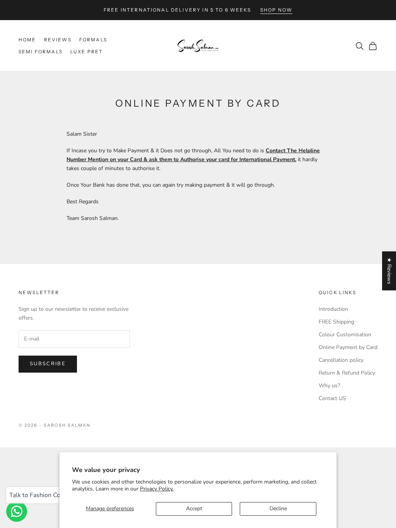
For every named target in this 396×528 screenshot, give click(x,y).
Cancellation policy (341, 360)
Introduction (333, 309)
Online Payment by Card (348, 347)
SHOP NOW (276, 10)
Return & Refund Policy (347, 372)
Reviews (58, 40)
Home (27, 40)
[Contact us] (16, 511)
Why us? (329, 385)
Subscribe (48, 363)
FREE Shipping (336, 321)
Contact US (332, 398)
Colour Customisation (345, 334)
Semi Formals (41, 52)
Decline (278, 508)
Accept (194, 508)
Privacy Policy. (157, 488)
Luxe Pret (86, 52)
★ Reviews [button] (389, 270)
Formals (93, 40)
